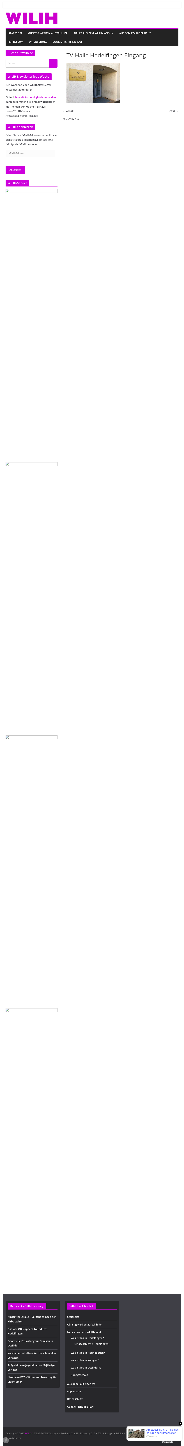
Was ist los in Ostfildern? (86, 1367)
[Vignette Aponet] (31, 1142)
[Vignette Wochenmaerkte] (31, 323)
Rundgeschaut (79, 1375)
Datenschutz (38, 41)
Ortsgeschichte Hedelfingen (91, 1344)
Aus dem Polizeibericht (135, 33)
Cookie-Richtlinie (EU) (67, 41)
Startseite (15, 33)
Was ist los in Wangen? (85, 1360)
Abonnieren (15, 170)
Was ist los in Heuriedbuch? (88, 1352)
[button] (112, 33)
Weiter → (173, 111)
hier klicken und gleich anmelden (35, 97)
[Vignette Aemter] (31, 869)
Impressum (15, 41)
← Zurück (68, 111)
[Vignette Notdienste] (31, 596)
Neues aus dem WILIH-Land (92, 33)
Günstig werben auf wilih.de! (48, 33)
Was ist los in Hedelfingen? (87, 1338)
